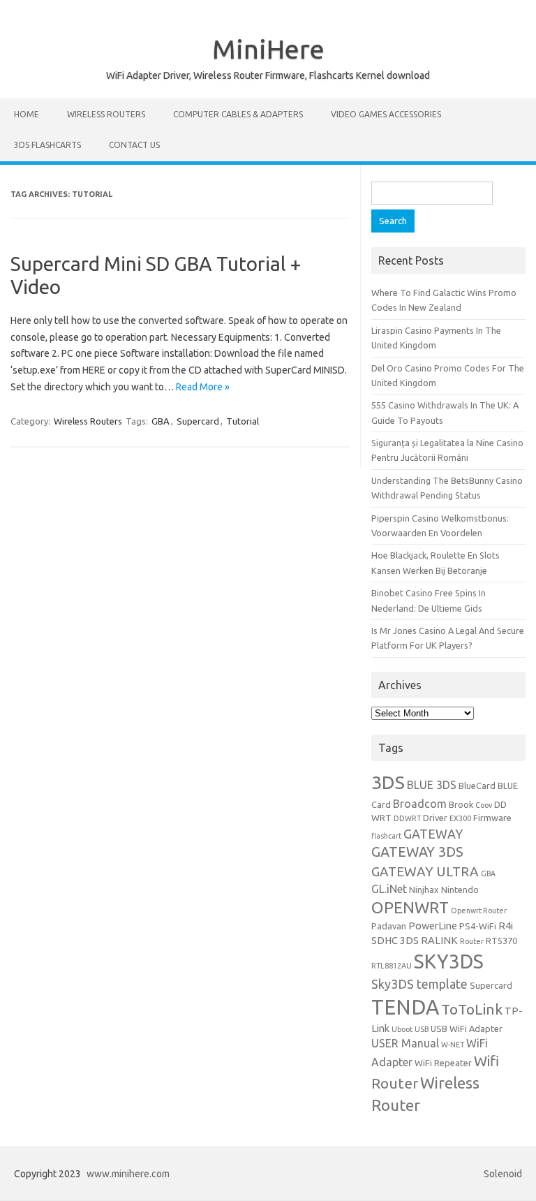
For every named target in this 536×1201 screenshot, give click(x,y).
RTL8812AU (391, 965)
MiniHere (268, 49)
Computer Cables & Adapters (238, 114)
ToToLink (471, 1009)
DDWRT (407, 818)
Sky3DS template (419, 984)
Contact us (134, 144)
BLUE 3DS (431, 785)
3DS (388, 782)
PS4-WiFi (477, 926)
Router (472, 941)
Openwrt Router (479, 910)
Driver (435, 818)
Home (26, 114)
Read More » (203, 386)
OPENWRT (410, 907)
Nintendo (460, 889)
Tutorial (242, 421)
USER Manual (405, 1043)
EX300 (460, 818)
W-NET (452, 1044)
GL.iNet (389, 889)
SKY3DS (449, 961)
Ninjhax (424, 889)
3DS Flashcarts (47, 144)
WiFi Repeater (443, 1063)
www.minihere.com (128, 1173)
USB (422, 1029)
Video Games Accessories (386, 114)
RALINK (439, 940)
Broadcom (420, 803)
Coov (483, 805)
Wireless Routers (106, 114)
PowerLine (432, 925)
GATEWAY (433, 834)
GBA (160, 421)
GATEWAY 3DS (417, 852)
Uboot (402, 1029)
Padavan (388, 926)
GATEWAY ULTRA (425, 871)
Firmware (492, 818)
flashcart (386, 836)
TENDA (405, 1007)
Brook (461, 804)
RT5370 (501, 940)
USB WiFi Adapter (466, 1028)
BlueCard (477, 785)
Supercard (198, 421)
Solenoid (503, 1173)
